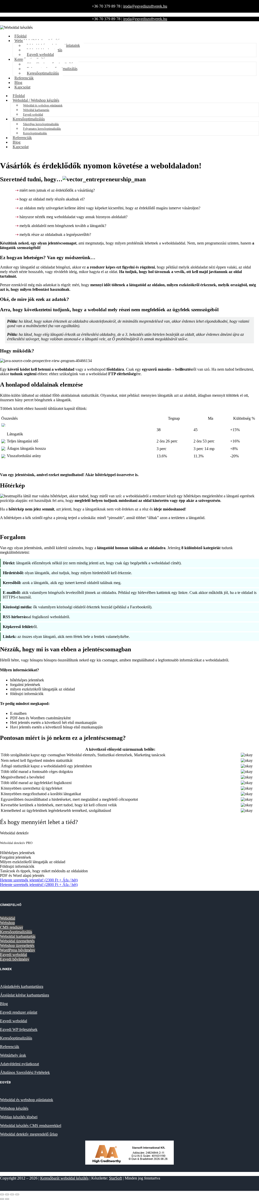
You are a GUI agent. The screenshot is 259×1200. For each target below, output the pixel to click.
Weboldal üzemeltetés (17, 941)
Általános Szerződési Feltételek (25, 1072)
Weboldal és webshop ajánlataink (42, 105)
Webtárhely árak (13, 1055)
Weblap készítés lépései (18, 1117)
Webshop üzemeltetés (17, 945)
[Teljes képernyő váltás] (7, 1194)
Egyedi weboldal (13, 954)
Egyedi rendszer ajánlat (18, 1012)
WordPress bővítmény (17, 950)
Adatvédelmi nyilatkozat (19, 1064)
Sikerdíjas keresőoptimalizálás (41, 124)
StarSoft (115, 1178)
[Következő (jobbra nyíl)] (7, 1199)
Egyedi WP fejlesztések (18, 1029)
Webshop (7, 923)
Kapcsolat (22, 87)
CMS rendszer (11, 927)
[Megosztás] (12, 1194)
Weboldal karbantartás (36, 110)
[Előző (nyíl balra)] (2, 1199)
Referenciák (24, 78)
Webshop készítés (14, 1108)
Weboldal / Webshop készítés (36, 100)
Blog (4, 1004)
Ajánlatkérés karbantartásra (21, 986)
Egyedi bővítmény (14, 959)
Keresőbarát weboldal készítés (64, 1178)
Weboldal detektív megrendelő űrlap (29, 1134)
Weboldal (7, 918)
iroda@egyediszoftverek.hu (145, 6)
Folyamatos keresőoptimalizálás (42, 128)
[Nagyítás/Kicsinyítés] (2, 1194)
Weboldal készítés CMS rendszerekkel (30, 1125)
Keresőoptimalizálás (43, 73)
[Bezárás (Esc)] (17, 1194)
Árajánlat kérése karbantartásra (24, 995)
